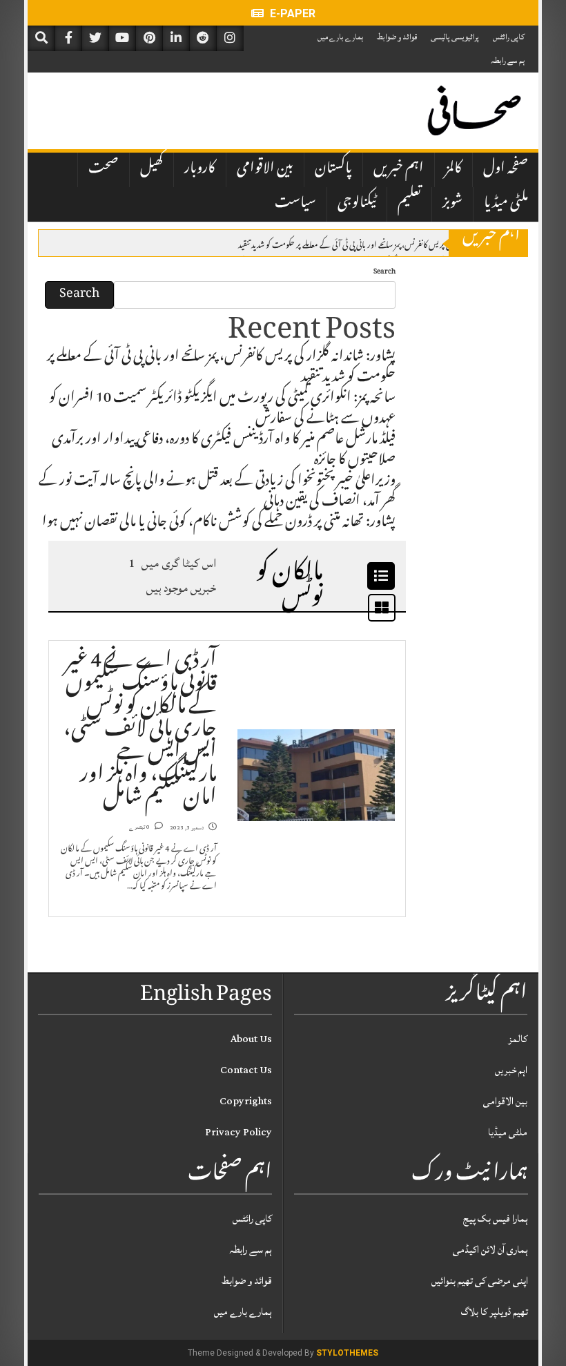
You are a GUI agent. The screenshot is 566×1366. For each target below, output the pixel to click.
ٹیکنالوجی (357, 203)
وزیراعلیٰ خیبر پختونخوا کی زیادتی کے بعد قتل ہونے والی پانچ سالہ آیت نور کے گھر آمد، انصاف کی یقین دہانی (217, 492)
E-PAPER (291, 13)
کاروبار (199, 169)
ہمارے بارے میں (340, 37)
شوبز (452, 203)
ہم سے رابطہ (508, 60)
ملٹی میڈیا (506, 203)
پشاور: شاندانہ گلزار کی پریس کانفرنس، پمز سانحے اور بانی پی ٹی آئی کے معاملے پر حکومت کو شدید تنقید (372, 243)
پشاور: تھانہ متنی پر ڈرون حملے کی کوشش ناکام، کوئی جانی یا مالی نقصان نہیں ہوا (219, 523)
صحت (103, 169)
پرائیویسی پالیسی (455, 37)
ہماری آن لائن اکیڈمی (490, 1250)
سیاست (295, 203)
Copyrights (245, 1101)
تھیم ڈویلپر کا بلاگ (494, 1312)
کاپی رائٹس (509, 37)
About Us (251, 1039)
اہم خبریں (398, 169)
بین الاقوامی (265, 169)
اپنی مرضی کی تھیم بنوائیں (479, 1281)
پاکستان (333, 169)
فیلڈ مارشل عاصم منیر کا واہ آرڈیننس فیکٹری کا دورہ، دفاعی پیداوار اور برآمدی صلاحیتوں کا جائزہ (224, 451)
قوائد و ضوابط (397, 37)
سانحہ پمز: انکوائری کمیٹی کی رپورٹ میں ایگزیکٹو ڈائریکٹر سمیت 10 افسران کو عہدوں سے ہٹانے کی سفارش (222, 409)
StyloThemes (347, 1353)
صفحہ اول (505, 169)
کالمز (453, 169)
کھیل (151, 169)
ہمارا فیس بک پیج (495, 1219)
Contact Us (246, 1070)
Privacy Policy (238, 1132)
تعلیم (409, 203)
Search (384, 272)
